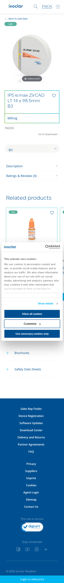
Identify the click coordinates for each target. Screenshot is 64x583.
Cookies (31, 485)
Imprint (31, 478)
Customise (30, 323)
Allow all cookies (32, 313)
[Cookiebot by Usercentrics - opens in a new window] (45, 247)
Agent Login (31, 492)
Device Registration (31, 416)
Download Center (31, 430)
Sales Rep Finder (31, 409)
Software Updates (31, 423)
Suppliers (31, 471)
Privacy (31, 464)
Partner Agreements (31, 444)
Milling (12, 118)
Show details (45, 303)
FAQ (31, 451)
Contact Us (31, 507)
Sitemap (31, 499)
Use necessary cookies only (32, 333)
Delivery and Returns (31, 437)
